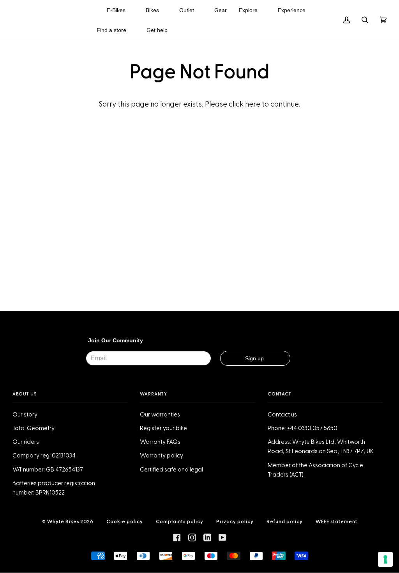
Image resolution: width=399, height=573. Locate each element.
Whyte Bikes (63, 521)
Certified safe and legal (171, 470)
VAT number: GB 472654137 (47, 470)
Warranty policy (161, 456)
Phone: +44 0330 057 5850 (302, 428)
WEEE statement (336, 521)
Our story (24, 415)
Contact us (282, 415)
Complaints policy (179, 521)
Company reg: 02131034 (44, 456)
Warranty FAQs (160, 442)
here (252, 104)
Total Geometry (33, 428)
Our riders (25, 442)
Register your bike (163, 428)
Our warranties (160, 415)
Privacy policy (235, 521)
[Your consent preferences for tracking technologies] (385, 559)
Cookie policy (124, 521)
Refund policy (285, 521)
